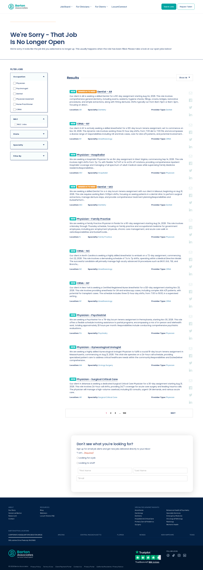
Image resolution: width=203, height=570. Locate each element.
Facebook (190, 97)
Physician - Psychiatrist (91, 315)
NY (80, 139)
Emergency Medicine (174, 516)
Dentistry (102, 109)
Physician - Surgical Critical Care (97, 379)
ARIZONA (61, 535)
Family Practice (105, 237)
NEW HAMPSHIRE (167, 535)
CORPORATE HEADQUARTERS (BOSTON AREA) (25, 535)
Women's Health (172, 524)
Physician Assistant (25, 99)
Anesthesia (139, 510)
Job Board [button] (65, 6)
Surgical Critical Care (107, 397)
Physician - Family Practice (93, 219)
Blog (42, 510)
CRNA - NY (83, 123)
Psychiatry (102, 333)
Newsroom (12, 516)
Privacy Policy (36, 567)
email (190, 89)
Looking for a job (87, 457)
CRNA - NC (83, 251)
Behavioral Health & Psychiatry (177, 510)
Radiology (170, 521)
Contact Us (78, 567)
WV (80, 173)
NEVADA (142, 535)
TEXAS (192, 535)
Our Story (12, 510)
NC (80, 269)
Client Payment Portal (63, 567)
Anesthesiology (105, 139)
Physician (20, 83)
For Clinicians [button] (82, 6)
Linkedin (190, 111)
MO (80, 205)
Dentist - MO (105, 187)
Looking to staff (87, 462)
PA (80, 333)
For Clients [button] (100, 6)
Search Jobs (169, 7)
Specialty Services (173, 513)
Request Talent (186, 7)
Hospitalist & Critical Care (144, 519)
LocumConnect (119, 6)
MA (80, 365)
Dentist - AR (104, 91)
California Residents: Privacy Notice (110, 567)
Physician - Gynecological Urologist (99, 347)
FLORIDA (120, 535)
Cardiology (139, 513)
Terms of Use (48, 567)
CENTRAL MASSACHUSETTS (90, 535)
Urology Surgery (105, 365)
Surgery (138, 524)
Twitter (190, 104)
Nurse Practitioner (24, 104)
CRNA (19, 109)
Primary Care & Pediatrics (144, 521)
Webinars (43, 513)
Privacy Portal (89, 567)
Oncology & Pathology (174, 519)
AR (80, 109)
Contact (11, 519)
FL (80, 237)
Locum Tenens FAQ (47, 516)
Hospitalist (103, 173)
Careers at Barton (15, 513)
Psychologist (22, 88)
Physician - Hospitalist (91, 154)
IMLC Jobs (22, 124)
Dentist (19, 93)
